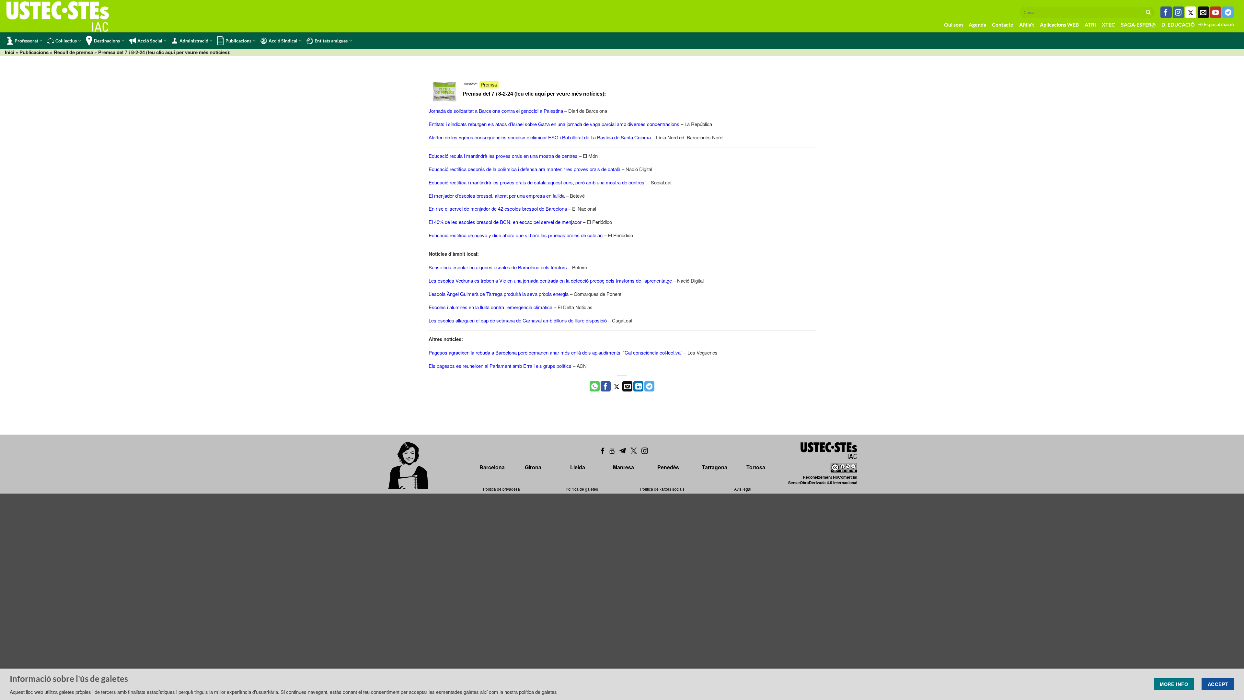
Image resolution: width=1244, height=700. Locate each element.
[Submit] (1148, 12)
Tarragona (714, 467)
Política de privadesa (501, 489)
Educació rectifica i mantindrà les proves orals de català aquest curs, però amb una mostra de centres (536, 182)
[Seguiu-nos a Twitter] (1190, 12)
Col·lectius (66, 40)
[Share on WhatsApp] (595, 386)
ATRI (1090, 24)
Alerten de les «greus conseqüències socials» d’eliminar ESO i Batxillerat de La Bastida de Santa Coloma (540, 137)
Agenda (977, 24)
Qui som (953, 24)
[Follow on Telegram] (1228, 12)
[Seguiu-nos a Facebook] (1166, 12)
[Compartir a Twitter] (617, 386)
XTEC (1108, 24)
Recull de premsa (73, 52)
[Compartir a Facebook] (606, 386)
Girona (533, 467)
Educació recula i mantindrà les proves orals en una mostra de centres (503, 155)
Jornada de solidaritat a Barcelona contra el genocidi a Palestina (496, 110)
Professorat (26, 40)
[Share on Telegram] (649, 386)
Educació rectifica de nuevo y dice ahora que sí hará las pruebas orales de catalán (516, 235)
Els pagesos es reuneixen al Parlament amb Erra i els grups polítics (500, 365)
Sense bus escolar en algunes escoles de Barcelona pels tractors (498, 267)
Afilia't (1026, 24)
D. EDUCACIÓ (1178, 24)
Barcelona (492, 467)
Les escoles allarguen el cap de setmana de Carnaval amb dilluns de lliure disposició (518, 320)
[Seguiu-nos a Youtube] (1215, 12)
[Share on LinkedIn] (638, 386)
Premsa (489, 84)
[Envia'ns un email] (1203, 12)
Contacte (1002, 24)
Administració (193, 40)
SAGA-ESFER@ (1138, 24)
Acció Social (149, 40)
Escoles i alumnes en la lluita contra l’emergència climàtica (490, 307)
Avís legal (742, 489)
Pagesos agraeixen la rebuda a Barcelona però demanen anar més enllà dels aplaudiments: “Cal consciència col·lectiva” (555, 352)
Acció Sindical (283, 40)
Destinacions (107, 40)
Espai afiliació (1218, 24)
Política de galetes (582, 489)
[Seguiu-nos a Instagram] (1178, 12)
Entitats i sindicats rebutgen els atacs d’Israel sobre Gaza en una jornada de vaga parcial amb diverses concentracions (554, 124)
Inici (9, 52)
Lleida (577, 467)
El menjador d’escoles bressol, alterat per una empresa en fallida (497, 195)
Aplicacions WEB (1059, 24)
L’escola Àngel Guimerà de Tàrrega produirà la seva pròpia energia (499, 293)
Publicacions (238, 40)
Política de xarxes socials (662, 489)
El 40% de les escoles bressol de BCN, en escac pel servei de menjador (505, 221)
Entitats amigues (331, 40)
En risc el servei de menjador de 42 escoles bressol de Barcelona (498, 208)
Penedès (668, 467)
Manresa (623, 467)
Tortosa (755, 467)
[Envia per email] (627, 386)
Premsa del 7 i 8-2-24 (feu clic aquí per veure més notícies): (534, 93)
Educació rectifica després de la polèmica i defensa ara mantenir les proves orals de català (524, 169)
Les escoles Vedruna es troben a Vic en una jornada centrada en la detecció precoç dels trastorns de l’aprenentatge (550, 280)
